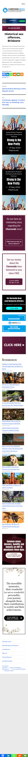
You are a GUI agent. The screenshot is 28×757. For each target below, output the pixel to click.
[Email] (18, 74)
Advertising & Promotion (9, 670)
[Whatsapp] (11, 74)
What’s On (4, 653)
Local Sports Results (7, 661)
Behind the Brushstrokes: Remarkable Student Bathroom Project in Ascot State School (12, 506)
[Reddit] (14, 74)
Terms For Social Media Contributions (18, 669)
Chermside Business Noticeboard (10, 645)
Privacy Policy (4, 667)
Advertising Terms (5, 669)
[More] (22, 74)
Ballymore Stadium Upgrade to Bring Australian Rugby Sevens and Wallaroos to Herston (12, 366)
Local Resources (6, 649)
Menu (23, 3)
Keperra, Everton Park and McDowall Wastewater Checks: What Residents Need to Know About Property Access (12, 448)
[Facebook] (4, 74)
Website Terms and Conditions (15, 667)
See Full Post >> (6, 77)
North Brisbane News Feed (9, 360)
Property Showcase (7, 657)
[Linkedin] (7, 74)
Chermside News (5, 666)
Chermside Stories (6, 641)
